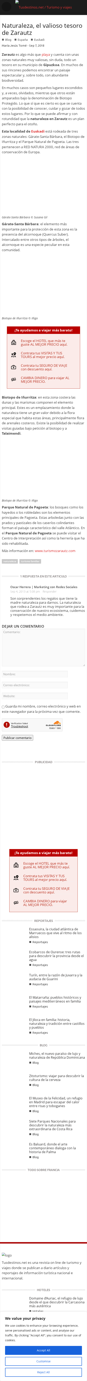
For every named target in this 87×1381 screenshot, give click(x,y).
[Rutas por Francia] (43, 1204)
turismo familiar (30, 561)
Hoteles (38, 1311)
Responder (49, 591)
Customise (43, 1361)
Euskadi (39, 39)
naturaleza (9, 561)
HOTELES (43, 1290)
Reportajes (40, 942)
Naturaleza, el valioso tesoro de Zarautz (42, 29)
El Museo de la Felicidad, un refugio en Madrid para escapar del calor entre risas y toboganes (56, 1102)
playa (46, 54)
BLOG (43, 1045)
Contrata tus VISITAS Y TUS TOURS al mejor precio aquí (42, 355)
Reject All (43, 1372)
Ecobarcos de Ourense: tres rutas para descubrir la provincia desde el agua (56, 956)
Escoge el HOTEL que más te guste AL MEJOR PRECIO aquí (44, 342)
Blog (8, 39)
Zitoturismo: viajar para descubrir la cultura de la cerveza (56, 1078)
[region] (43, 1346)
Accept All (43, 1350)
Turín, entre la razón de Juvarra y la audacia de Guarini (55, 977)
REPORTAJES (43, 920)
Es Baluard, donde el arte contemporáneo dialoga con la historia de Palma (52, 1148)
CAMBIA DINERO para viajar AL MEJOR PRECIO (45, 379)
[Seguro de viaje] (43, 804)
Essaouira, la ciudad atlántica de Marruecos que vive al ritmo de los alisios (55, 933)
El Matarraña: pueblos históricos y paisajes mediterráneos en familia (55, 999)
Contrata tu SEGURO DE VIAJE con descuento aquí (44, 367)
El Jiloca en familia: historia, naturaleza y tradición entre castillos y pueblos (57, 1024)
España (23, 39)
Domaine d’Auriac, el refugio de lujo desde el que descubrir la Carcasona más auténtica (57, 1302)
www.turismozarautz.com (55, 550)
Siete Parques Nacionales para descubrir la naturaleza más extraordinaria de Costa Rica (52, 1125)
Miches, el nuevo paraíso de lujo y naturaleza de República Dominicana (57, 1055)
